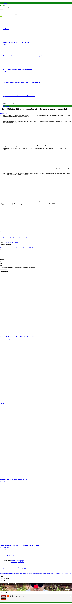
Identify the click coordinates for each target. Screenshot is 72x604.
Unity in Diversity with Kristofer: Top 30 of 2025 (11, 553)
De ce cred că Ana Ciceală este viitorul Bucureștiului (11, 555)
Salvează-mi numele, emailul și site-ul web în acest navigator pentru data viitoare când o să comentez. (18, 267)
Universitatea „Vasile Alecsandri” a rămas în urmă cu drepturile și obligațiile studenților (20, 566)
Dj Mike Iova (42, 573)
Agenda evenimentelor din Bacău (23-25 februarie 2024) (14, 565)
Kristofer (1, 339)
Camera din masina (25, 573)
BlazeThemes (18, 603)
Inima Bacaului (47, 573)
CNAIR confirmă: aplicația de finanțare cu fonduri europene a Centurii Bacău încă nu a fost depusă (19, 234)
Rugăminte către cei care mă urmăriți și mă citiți (16, 42)
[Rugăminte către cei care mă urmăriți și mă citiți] (9, 40)
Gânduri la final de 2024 (10, 563)
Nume (1, 261)
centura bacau (13, 242)
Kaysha (52, 573)
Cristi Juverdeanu (37, 573)
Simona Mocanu (5, 574)
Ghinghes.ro (2, 5)
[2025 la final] (9, 26)
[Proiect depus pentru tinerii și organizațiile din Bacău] (9, 66)
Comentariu (2, 259)
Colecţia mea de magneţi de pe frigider (17, 560)
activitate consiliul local (7, 242)
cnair (17, 242)
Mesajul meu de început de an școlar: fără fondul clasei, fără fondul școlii (22, 55)
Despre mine (5, 3)
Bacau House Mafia (15, 573)
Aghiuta (1, 573)
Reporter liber (65, 573)
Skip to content (2, 0)
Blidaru (21, 573)
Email (1, 263)
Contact (4, 2)
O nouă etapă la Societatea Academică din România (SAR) (16, 568)
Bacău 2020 (10, 573)
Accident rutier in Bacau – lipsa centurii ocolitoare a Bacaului (13, 236)
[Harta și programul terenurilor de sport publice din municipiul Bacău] (9, 80)
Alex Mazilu (5, 573)
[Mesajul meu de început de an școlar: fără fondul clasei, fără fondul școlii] (9, 53)
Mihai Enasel (60, 573)
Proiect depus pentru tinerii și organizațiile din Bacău (17, 69)
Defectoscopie (11, 574)
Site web (1, 265)
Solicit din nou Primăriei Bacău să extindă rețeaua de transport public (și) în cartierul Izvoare (18, 237)
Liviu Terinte (56, 573)
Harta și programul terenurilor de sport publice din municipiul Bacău (21, 82)
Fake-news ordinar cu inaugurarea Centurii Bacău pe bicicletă (13, 235)
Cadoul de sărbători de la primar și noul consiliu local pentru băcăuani (19, 545)
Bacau (4, 105)
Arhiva (1, 578)
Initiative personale (6, 106)
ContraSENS (31, 573)
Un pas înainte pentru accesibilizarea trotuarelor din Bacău (19, 96)
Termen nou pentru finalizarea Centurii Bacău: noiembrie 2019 (13, 238)
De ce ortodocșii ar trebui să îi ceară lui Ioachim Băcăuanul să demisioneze (20, 337)
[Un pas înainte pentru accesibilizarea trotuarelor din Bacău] (9, 93)
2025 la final (6, 29)
